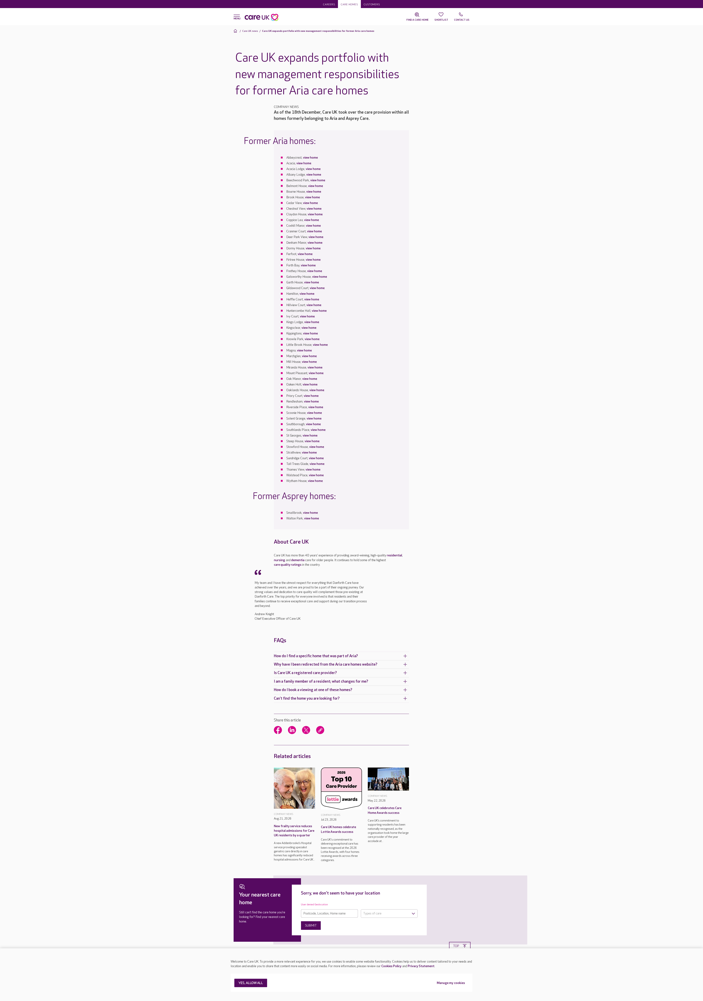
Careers (329, 4)
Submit (311, 925)
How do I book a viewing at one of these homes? (313, 690)
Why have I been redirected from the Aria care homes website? (325, 664)
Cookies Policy (391, 966)
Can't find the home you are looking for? (307, 698)
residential (394, 555)
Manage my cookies (451, 983)
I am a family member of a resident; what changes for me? (321, 681)
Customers (372, 4)
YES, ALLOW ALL (250, 983)
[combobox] (389, 913)
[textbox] (389, 913)
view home (310, 158)
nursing (279, 560)
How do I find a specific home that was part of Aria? (316, 656)
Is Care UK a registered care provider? (305, 673)
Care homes (349, 4)
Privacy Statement (421, 966)
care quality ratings (288, 565)
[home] (236, 31)
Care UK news (250, 31)
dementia (297, 560)
